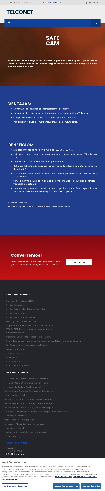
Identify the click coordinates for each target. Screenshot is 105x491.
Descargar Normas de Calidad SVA (21, 321)
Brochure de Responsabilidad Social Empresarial (25, 432)
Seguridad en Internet (14, 428)
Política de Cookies (14, 305)
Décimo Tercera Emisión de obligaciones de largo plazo (29, 407)
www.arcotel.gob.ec (15, 332)
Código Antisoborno (13, 436)
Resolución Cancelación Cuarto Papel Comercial (26, 379)
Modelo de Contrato (15, 313)
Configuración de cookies (15, 486)
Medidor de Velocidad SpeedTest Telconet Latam (28, 337)
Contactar (79, 262)
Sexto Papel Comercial (14, 395)
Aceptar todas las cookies (66, 486)
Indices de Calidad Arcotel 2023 (20, 301)
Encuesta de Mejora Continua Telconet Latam (25, 424)
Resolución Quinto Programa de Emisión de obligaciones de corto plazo (36, 411)
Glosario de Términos (15, 349)
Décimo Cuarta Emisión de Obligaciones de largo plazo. (29, 391)
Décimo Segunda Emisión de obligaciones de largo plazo (29, 403)
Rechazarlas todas (91, 486)
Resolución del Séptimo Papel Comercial (22, 387)
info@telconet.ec (53, 3)
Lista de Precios (13, 361)
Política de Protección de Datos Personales (25, 309)
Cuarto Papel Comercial (15, 415)
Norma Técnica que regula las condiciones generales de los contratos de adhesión (43, 341)
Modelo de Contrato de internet (20, 317)
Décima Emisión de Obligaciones (19, 420)
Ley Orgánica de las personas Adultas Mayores (27, 345)
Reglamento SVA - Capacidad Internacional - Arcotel (30, 325)
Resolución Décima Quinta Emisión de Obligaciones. (27, 383)
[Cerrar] (101, 462)
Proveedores (12, 357)
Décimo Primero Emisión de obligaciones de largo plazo (29, 399)
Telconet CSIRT (13, 353)
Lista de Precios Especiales (18, 365)
